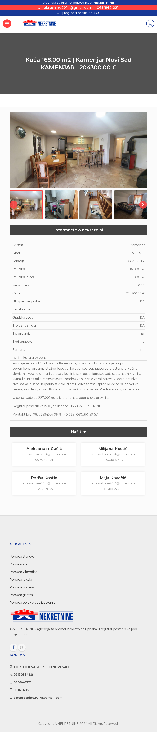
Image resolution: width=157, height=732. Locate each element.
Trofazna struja (24, 325)
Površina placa (23, 277)
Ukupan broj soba (26, 301)
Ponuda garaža (21, 595)
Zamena (18, 350)
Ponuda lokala (21, 579)
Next (144, 154)
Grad (16, 253)
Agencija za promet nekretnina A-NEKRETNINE (78, 2)
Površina (19, 269)
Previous (13, 154)
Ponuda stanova (22, 556)
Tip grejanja (21, 333)
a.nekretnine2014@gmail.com (65, 8)
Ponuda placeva (22, 587)
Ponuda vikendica (23, 572)
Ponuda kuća (20, 564)
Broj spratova (22, 341)
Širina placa (21, 285)
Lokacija (18, 261)
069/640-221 (108, 8)
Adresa (17, 245)
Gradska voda (22, 317)
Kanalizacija (21, 309)
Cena (16, 293)
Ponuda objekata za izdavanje (33, 602)
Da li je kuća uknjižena (29, 358)
